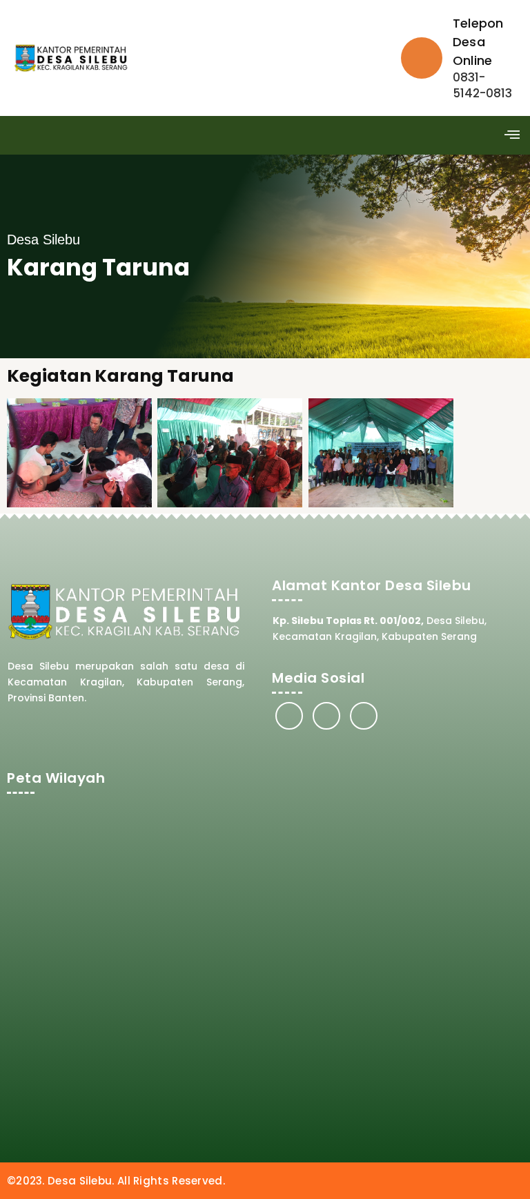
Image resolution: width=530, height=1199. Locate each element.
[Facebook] (289, 716)
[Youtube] (363, 716)
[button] (511, 135)
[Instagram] (326, 716)
